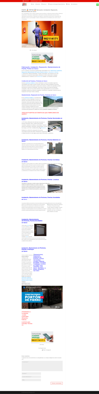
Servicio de (39, 76)
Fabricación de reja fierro (38, 16)
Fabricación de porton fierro (53, 14)
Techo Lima (57, 17)
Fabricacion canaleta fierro (33, 14)
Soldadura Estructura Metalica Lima (47, 17)
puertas (28, 225)
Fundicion (37, 17)
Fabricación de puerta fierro (27, 16)
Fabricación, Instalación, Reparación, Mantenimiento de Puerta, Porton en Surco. (27, 279)
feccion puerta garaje (31, 17)
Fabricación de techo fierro (49, 16)
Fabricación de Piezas (43, 14)
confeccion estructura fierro (41, 13)
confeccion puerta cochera (52, 13)
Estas (27, 236)
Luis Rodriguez (26, 13)
